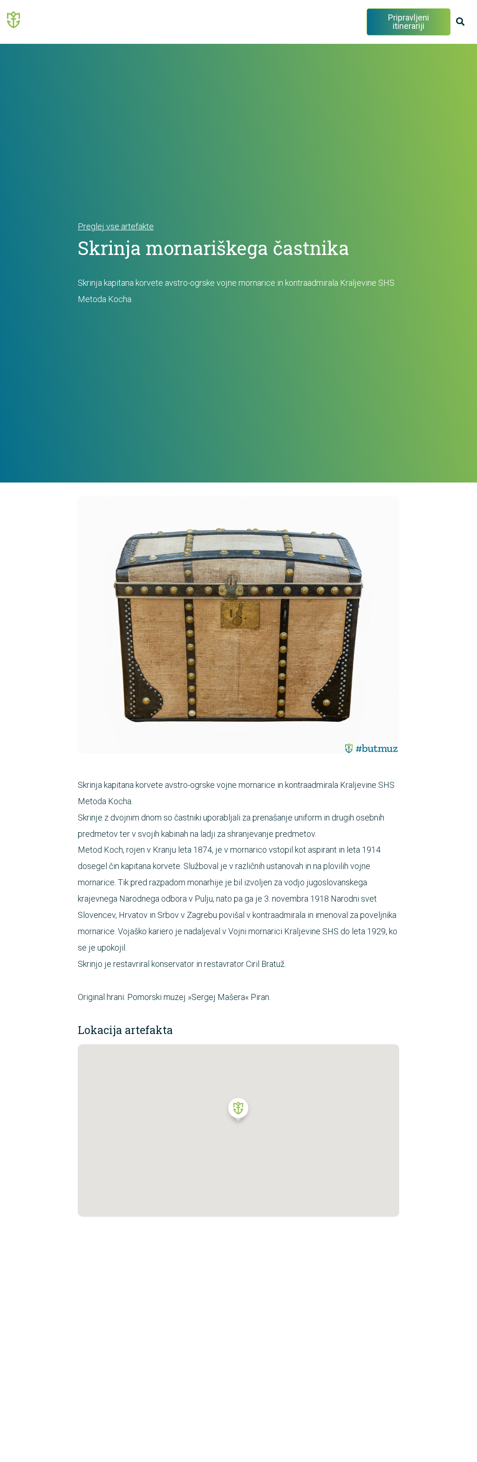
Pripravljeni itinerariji (408, 22)
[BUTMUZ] (14, 19)
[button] (238, 1112)
